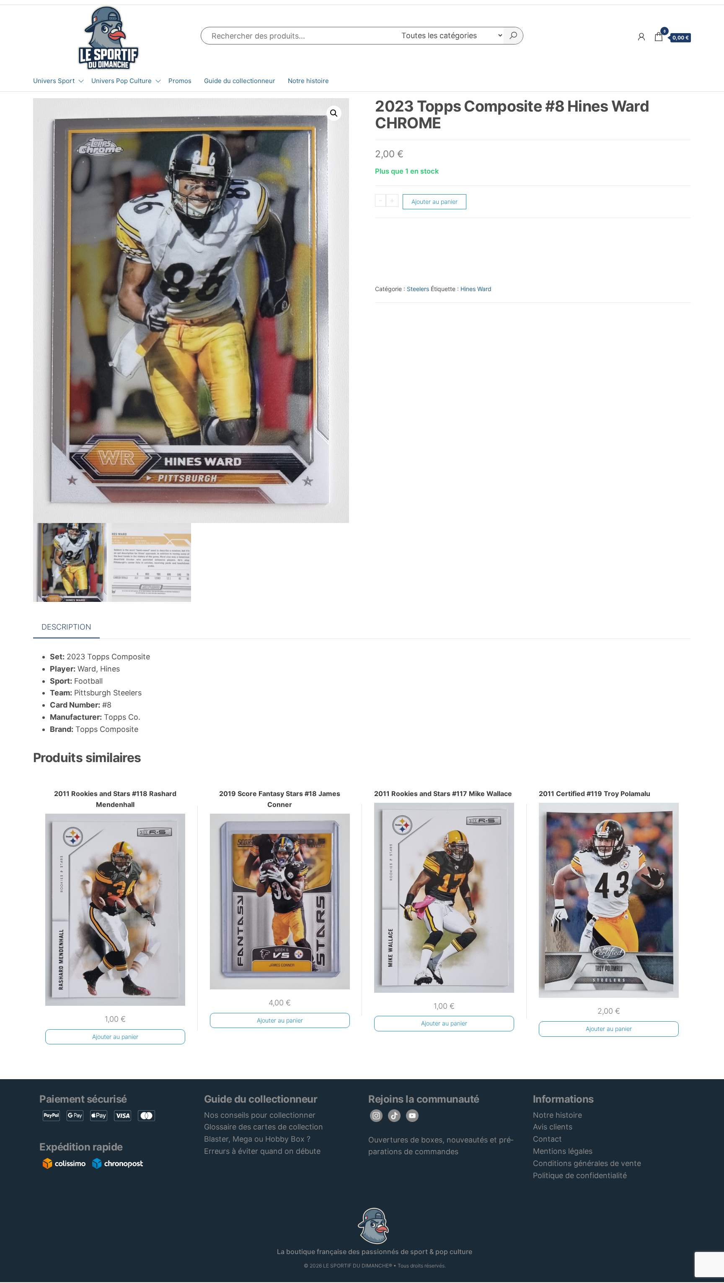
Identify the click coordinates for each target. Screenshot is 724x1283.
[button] (333, 113)
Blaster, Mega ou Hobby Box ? (257, 1139)
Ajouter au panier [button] (115, 1036)
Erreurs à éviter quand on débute (262, 1151)
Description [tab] (66, 626)
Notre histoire (308, 81)
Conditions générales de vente (587, 1163)
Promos (179, 81)
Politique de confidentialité (580, 1175)
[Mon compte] (641, 36)
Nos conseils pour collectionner (259, 1115)
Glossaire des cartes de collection (263, 1126)
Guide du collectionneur (239, 81)
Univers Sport (54, 81)
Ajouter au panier (434, 201)
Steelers (418, 288)
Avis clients (552, 1126)
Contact (547, 1139)
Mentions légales (562, 1151)
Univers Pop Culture (121, 81)
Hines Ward (475, 288)
